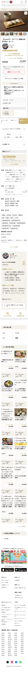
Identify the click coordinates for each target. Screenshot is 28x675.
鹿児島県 (10, 655)
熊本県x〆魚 (14, 228)
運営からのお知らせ (6, 609)
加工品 (7, 201)
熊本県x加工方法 (7, 225)
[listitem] (7, 333)
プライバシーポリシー (6, 614)
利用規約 (3, 612)
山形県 (9, 635)
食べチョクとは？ (5, 580)
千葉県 (22, 637)
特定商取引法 (4, 616)
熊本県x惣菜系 (21, 223)
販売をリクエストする (14, 72)
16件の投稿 (19, 58)
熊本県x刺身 (17, 225)
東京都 (3, 639)
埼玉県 (15, 637)
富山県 (22, 639)
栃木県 (3, 637)
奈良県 (3, 647)
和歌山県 (10, 647)
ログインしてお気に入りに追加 (15, 78)
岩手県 (15, 633)
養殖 (4, 215)
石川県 (3, 641)
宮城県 (22, 633)
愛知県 (15, 643)
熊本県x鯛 (12, 223)
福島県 (15, 635)
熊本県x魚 (5, 223)
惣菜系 (12, 203)
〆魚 (16, 205)
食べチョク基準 (5, 582)
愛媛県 (9, 651)
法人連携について (18, 595)
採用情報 (3, 624)
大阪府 (15, 645)
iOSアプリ (17, 623)
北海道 (3, 633)
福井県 (9, 641)
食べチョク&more (18, 621)
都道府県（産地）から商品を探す (10, 630)
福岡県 (22, 651)
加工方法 (12, 201)
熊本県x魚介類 (6, 220)
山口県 (15, 649)
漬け (16, 203)
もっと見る (15, 164)
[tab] (4, 121)
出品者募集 (17, 580)
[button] (14, 133)
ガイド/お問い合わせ (6, 607)
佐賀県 (3, 653)
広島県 (9, 649)
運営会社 (3, 605)
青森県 (9, 633)
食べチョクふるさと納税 (20, 605)
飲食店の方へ (4, 587)
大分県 (22, 653)
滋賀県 (3, 645)
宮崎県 (3, 655)
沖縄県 (15, 655)
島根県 (22, 647)
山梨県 (15, 641)
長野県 (22, 641)
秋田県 (3, 635)
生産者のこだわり (7, 269)
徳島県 (22, 649)
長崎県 (9, 653)
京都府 (9, 645)
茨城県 (22, 635)
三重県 (22, 643)
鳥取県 (15, 647)
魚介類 (7, 198)
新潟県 (15, 639)
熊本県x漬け (6, 228)
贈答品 (21, 215)
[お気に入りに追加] (25, 13)
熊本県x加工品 (16, 220)
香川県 (3, 651)
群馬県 (9, 637)
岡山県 (3, 649)
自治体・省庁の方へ (19, 597)
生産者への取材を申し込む (20, 587)
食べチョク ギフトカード (20, 618)
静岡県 (9, 643)
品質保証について (5, 584)
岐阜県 (3, 643)
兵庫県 (22, 645)
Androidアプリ (18, 625)
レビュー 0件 (13, 58)
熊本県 (7, 210)
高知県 (15, 651)
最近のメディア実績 (8, 285)
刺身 (18, 201)
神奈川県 (10, 639)
